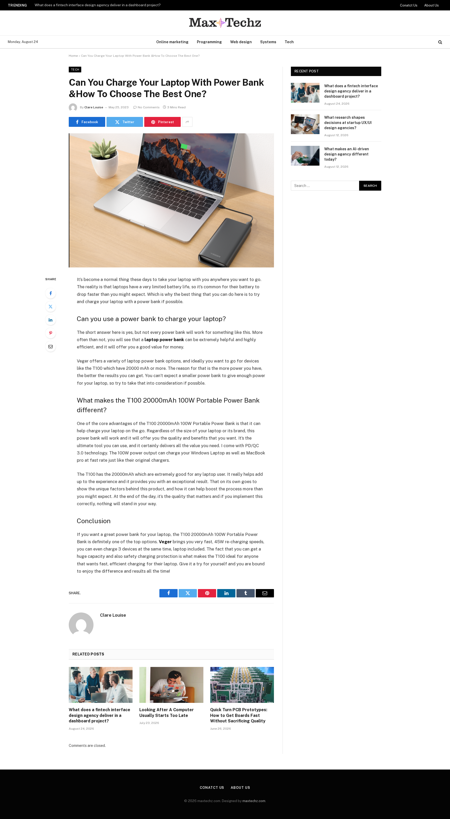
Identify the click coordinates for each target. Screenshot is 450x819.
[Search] (439, 42)
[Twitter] (50, 306)
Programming (209, 42)
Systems (268, 42)
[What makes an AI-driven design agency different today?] (305, 156)
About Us (431, 5)
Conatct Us (408, 5)
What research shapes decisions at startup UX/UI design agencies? (90, 5)
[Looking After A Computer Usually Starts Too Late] (171, 685)
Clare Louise (93, 107)
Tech (289, 42)
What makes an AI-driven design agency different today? (346, 154)
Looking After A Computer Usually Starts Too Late (166, 712)
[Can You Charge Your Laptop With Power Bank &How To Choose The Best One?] (171, 200)
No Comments (149, 107)
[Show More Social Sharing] (187, 122)
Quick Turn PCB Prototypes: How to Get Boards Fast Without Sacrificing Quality (238, 715)
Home (73, 56)
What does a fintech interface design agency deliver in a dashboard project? (99, 715)
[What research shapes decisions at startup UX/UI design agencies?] (305, 124)
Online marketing (172, 42)
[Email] (50, 346)
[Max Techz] (225, 23)
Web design (241, 42)
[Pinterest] (50, 333)
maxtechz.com (253, 801)
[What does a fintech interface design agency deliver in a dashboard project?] (101, 685)
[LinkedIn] (50, 320)
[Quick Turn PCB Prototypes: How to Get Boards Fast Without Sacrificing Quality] (242, 685)
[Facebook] (50, 293)
